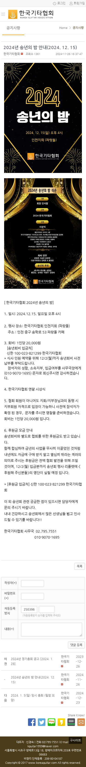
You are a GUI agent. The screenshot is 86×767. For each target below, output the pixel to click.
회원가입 (79, 3)
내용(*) (9, 629)
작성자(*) (10, 582)
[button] (11, 54)
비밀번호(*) (9, 596)
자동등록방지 (9, 611)
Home (63, 27)
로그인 (61, 3)
